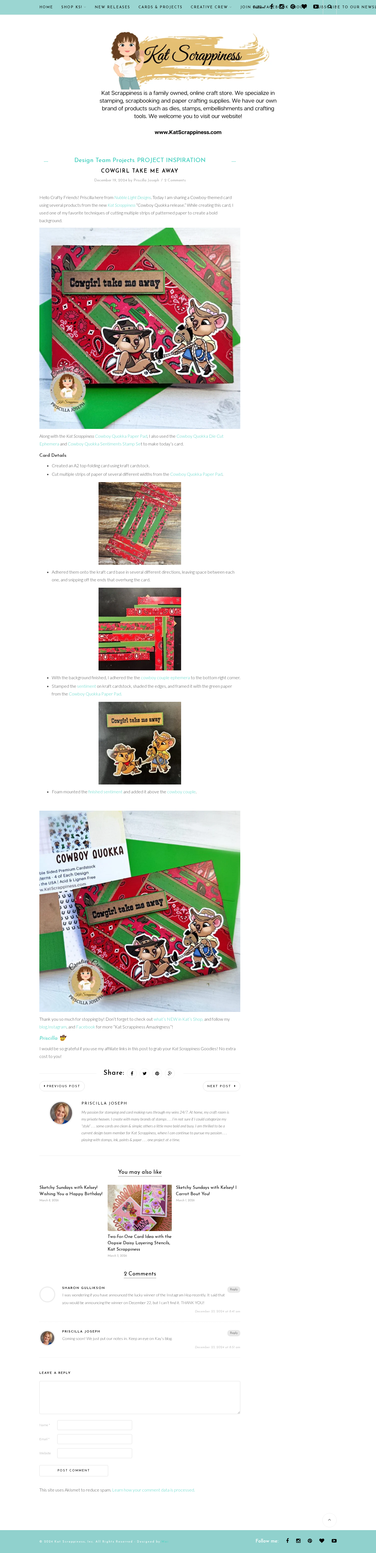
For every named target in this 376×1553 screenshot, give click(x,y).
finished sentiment (105, 791)
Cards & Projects (160, 7)
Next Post (220, 1086)
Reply (234, 1289)
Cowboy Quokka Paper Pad (121, 436)
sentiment (86, 686)
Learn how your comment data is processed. (153, 1489)
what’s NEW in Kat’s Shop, (178, 1019)
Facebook (85, 1026)
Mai (165, 1541)
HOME (46, 7)
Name (44, 1425)
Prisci (45, 1038)
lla (55, 1038)
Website (45, 1453)
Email (44, 1439)
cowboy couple (181, 791)
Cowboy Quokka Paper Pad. (95, 693)
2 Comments (175, 180)
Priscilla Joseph (146, 180)
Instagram (57, 1026)
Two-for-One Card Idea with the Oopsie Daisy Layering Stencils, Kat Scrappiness (139, 1243)
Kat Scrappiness (121, 205)
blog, (43, 1026)
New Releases (112, 7)
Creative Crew (209, 7)
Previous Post (63, 1086)
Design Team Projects (104, 161)
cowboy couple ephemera (165, 677)
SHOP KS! (71, 7)
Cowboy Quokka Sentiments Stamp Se (104, 443)
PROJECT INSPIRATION (171, 161)
